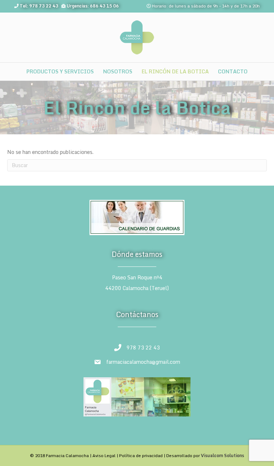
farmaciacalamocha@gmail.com (143, 362)
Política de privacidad (141, 455)
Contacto (233, 71)
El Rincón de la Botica (175, 71)
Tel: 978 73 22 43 (39, 5)
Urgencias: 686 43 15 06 (93, 5)
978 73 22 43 (143, 347)
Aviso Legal (104, 455)
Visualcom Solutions (222, 455)
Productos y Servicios (60, 71)
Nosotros (117, 71)
